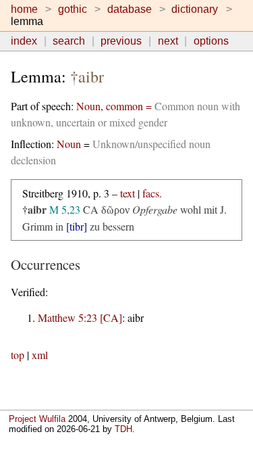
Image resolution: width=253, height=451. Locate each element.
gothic (72, 9)
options (211, 41)
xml (40, 355)
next (168, 41)
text (127, 193)
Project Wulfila (37, 419)
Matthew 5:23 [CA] (80, 317)
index (24, 41)
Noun (69, 144)
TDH (123, 429)
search (69, 41)
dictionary (194, 9)
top (17, 355)
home (24, 9)
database (129, 9)
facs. (152, 193)
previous (121, 41)
